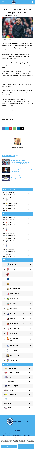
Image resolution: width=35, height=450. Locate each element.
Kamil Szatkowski (8, 15)
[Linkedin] (18, 128)
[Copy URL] (22, 128)
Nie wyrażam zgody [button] (26, 446)
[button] (32, 2)
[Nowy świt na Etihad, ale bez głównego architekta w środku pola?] (6, 178)
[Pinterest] (10, 128)
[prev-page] (3, 184)
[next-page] (5, 184)
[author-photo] (17, 145)
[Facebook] (3, 128)
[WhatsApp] (14, 128)
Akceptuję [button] (9, 446)
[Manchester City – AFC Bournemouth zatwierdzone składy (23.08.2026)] (6, 170)
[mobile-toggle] (2, 2)
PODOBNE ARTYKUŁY (8, 156)
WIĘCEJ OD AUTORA (21, 156)
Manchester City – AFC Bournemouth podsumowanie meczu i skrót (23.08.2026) (20, 162)
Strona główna (5, 6)
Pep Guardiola (9, 119)
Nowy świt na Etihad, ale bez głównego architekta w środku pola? (20, 177)
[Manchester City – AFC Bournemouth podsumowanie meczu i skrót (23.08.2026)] (6, 162)
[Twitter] (7, 128)
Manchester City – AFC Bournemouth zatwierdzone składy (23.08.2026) (21, 170)
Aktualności (12, 6)
